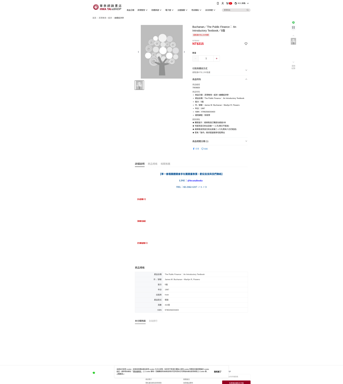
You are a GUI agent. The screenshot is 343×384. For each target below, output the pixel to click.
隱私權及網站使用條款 (154, 383)
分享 (197, 149)
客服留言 (186, 379)
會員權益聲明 (188, 383)
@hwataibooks (195, 180)
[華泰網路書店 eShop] (107, 7)
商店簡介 (149, 379)
